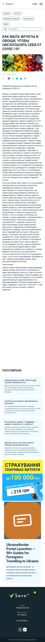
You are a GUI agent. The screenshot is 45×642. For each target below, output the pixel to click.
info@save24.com (22, 608)
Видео (6, 24)
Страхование (28, 19)
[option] (22, 542)
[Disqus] (22, 327)
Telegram (23, 615)
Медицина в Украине (11, 19)
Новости (7, 13)
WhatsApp (23, 620)
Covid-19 (17, 13)
